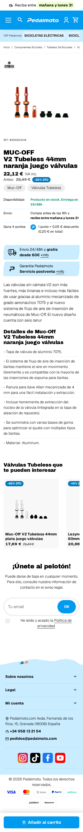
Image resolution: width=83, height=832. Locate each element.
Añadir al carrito (44, 822)
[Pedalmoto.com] (43, 20)
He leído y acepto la (46, 623)
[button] (20, 20)
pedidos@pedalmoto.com (33, 738)
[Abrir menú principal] (8, 20)
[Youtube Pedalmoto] (60, 758)
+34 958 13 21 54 (25, 731)
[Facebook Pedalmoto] (48, 758)
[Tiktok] (35, 758)
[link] (66, 19)
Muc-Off (14, 187)
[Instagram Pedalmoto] (23, 758)
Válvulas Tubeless (46, 187)
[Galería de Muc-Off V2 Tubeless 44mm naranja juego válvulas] (41, 100)
